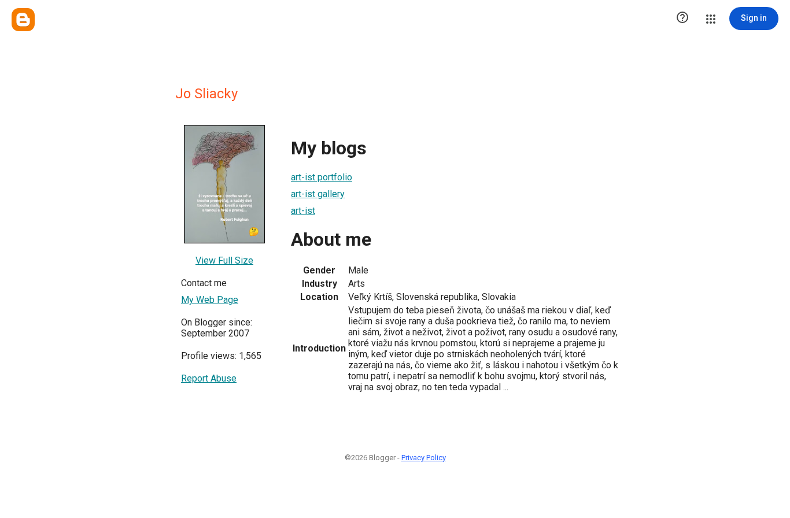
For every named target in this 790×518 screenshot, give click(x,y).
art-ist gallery (318, 193)
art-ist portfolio (321, 177)
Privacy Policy (423, 457)
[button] (682, 18)
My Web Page (209, 299)
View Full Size (224, 260)
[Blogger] (23, 19)
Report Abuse (209, 378)
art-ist (303, 210)
